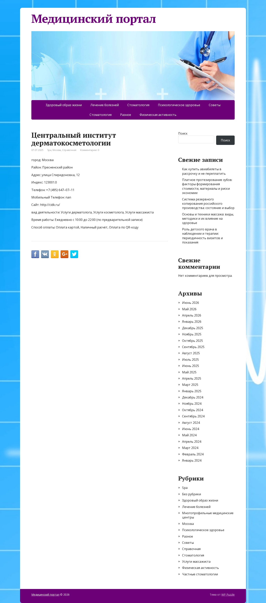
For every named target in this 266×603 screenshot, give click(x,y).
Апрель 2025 (191, 378)
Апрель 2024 (191, 441)
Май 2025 (189, 372)
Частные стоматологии (200, 574)
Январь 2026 (191, 321)
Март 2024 (190, 448)
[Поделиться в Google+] (64, 254)
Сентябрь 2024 (193, 416)
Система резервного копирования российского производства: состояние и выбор (208, 203)
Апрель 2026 (191, 315)
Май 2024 (189, 435)
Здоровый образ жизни (64, 105)
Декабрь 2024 (192, 397)
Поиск (183, 133)
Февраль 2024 (192, 454)
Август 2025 (191, 353)
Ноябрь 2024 (191, 403)
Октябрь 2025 (192, 341)
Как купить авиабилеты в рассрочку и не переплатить (204, 171)
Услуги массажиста (196, 561)
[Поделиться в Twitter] (74, 254)
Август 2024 (191, 423)
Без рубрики (191, 494)
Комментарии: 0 (89, 150)
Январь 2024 (191, 460)
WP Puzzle (228, 594)
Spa (49, 150)
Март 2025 (190, 385)
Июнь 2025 (190, 366)
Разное (125, 115)
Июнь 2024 (190, 429)
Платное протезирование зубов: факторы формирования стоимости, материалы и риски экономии (207, 186)
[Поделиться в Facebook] (35, 254)
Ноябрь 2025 (191, 334)
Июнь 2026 (190, 303)
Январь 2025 (191, 391)
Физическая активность (158, 115)
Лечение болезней (104, 105)
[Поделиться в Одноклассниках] (55, 254)
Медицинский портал (93, 18)
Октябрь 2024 (192, 410)
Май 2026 (189, 309)
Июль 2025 (190, 359)
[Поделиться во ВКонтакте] (45, 254)
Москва (57, 150)
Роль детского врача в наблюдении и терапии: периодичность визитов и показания (202, 235)
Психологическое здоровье (179, 105)
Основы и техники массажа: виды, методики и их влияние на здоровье (208, 218)
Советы (214, 105)
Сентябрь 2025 (193, 347)
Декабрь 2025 (192, 328)
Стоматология (138, 105)
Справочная (69, 150)
